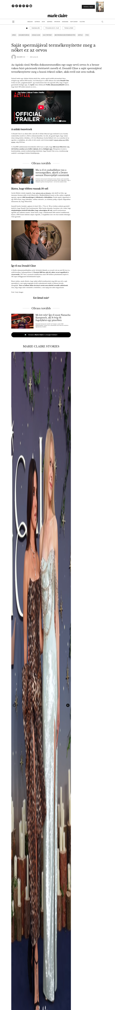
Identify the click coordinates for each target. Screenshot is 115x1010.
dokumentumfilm (24, 35)
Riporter (57, 21)
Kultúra (82, 21)
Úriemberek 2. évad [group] (52, 28)
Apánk (14, 35)
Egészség (65, 21)
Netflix (80, 35)
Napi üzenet (74, 21)
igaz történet (47, 35)
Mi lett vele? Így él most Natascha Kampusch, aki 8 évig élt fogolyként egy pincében (53, 318)
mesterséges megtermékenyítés (65, 35)
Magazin (30, 21)
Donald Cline (36, 35)
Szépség (49, 21)
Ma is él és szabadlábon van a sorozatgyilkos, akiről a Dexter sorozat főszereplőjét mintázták (52, 173)
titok (87, 35)
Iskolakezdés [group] (36, 28)
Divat (43, 21)
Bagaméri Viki (21, 57)
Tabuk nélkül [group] (68, 28)
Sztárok (37, 21)
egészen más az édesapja (43, 193)
